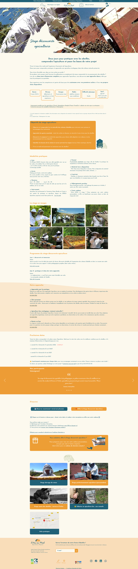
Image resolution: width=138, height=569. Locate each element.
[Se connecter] (106, 3)
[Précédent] (5, 380)
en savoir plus (33, 295)
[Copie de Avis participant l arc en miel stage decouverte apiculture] (68, 390)
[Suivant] (133, 380)
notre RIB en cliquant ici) (70, 425)
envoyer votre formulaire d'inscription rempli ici (53, 427)
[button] (39, 1)
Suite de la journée (34, 266)
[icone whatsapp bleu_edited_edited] (105, 561)
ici (38, 424)
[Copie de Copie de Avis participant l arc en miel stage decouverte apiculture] (71, 390)
